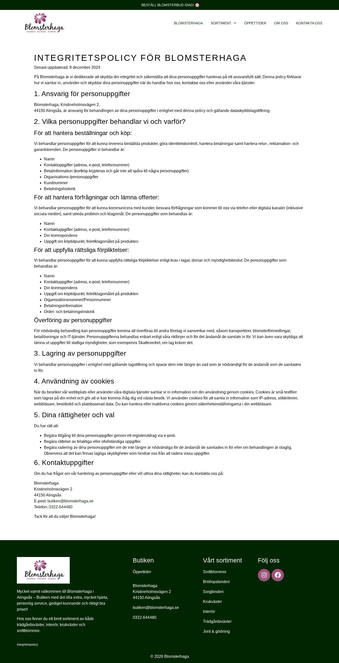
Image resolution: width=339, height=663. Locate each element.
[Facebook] (277, 575)
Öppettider (255, 23)
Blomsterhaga (188, 23)
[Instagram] (264, 575)
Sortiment (221, 23)
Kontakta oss (309, 23)
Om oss (281, 23)
